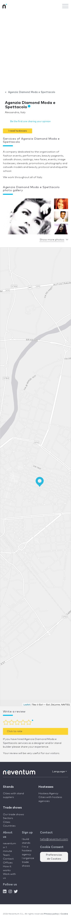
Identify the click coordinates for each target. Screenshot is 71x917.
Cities (6, 822)
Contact (8, 859)
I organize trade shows (28, 862)
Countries (9, 826)
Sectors (8, 818)
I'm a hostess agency (27, 851)
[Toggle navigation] (65, 6)
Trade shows (12, 807)
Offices (7, 863)
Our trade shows (13, 814)
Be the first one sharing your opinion (30, 121)
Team (6, 855)
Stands (8, 786)
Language (58, 771)
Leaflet (26, 704)
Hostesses (45, 786)
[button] (17, 131)
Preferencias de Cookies (54, 857)
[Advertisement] (35, 49)
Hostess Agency (48, 793)
